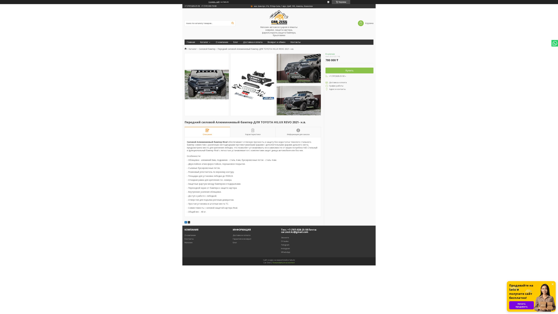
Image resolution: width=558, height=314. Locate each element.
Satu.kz (292, 260)
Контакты (295, 42)
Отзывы (285, 241)
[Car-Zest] (279, 17)
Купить (350, 70)
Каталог (204, 42)
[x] (189, 222)
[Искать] (232, 23)
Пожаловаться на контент (283, 262)
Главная (191, 42)
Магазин (189, 242)
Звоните (285, 237)
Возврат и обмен (276, 42)
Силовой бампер (207, 49)
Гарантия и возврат (242, 239)
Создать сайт (214, 2)
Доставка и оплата (252, 42)
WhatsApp (285, 252)
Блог (235, 42)
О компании (222, 42)
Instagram (285, 248)
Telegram (285, 244)
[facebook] (186, 222)
